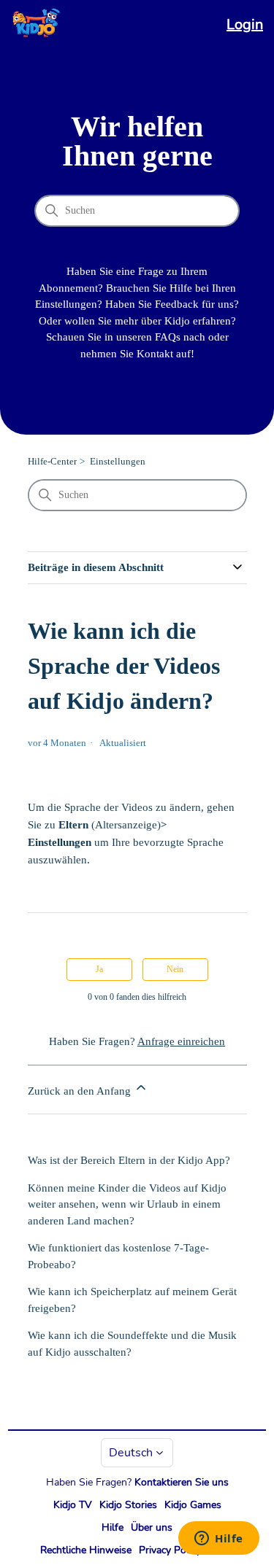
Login (245, 24)
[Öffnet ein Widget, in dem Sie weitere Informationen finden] (218, 1539)
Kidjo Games (192, 1505)
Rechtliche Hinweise (86, 1550)
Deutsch (131, 1453)
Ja (99, 969)
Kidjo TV (72, 1505)
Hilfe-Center (52, 461)
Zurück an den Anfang (81, 1091)
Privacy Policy (170, 1550)
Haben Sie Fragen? (137, 1482)
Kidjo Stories (128, 1505)
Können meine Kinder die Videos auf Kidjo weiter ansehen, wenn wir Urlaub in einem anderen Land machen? (127, 1204)
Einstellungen (117, 461)
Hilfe (112, 1527)
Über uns (151, 1527)
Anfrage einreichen (181, 1041)
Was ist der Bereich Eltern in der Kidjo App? (129, 1160)
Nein (175, 969)
